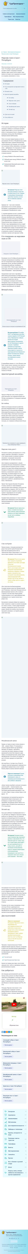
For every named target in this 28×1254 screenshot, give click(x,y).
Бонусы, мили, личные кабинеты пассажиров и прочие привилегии (17, 1173)
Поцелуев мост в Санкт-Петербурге (10, 1096)
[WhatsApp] (11, 1032)
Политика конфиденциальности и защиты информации (14, 1244)
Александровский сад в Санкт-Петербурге (14, 320)
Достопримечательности (14, 52)
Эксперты (16, 1247)
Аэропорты (17, 1115)
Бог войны (11, 97)
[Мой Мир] (9, 1032)
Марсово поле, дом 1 (14, 100)
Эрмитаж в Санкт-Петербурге (12, 1086)
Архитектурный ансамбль (12, 94)
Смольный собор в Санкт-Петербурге (11, 1041)
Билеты (17, 19)
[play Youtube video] (14, 1004)
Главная (5, 52)
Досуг (17, 1167)
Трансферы (7, 16)
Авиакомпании (20, 14)
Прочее (17, 1158)
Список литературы (18, 1246)
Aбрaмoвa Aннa (14, 1025)
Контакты (11, 1246)
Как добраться (9, 117)
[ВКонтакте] (5, 1032)
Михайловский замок (14, 106)
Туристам (11, 19)
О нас (24, 1246)
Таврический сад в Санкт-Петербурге (11, 389)
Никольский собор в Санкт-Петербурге (11, 1052)
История (7, 84)
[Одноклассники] (7, 1032)
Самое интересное (9, 14)
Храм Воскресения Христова (12, 960)
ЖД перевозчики (18, 16)
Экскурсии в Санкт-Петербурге (11, 253)
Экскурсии (17, 1111)
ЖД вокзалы (17, 1122)
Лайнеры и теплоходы (17, 1129)
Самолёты (17, 1154)
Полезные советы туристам (17, 1139)
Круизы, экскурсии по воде (17, 1134)
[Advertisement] (14, 36)
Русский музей (8, 957)
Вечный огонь (8, 91)
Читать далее (8, 1045)
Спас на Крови (12, 103)
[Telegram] (2, 1032)
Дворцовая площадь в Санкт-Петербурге (12, 1064)
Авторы (11, 1247)
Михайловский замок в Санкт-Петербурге (12, 1075)
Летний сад (12, 109)
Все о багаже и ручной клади (17, 1162)
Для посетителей (9, 114)
